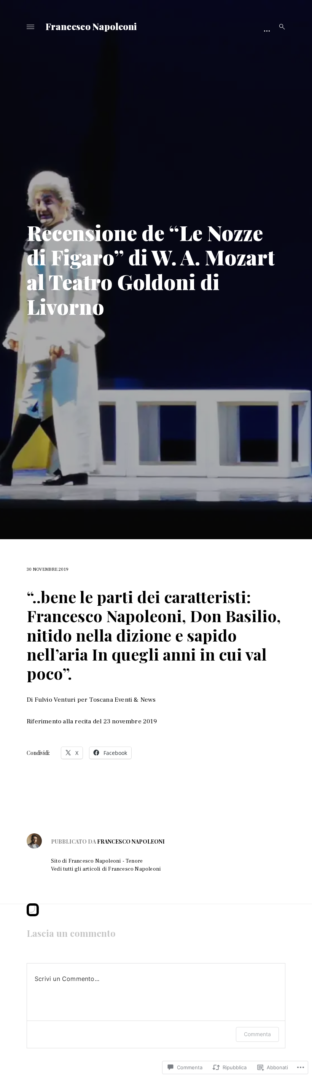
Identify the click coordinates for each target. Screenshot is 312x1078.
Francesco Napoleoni (91, 26)
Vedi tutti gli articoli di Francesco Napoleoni (106, 869)
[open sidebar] (267, 30)
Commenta (257, 1034)
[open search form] (279, 26)
